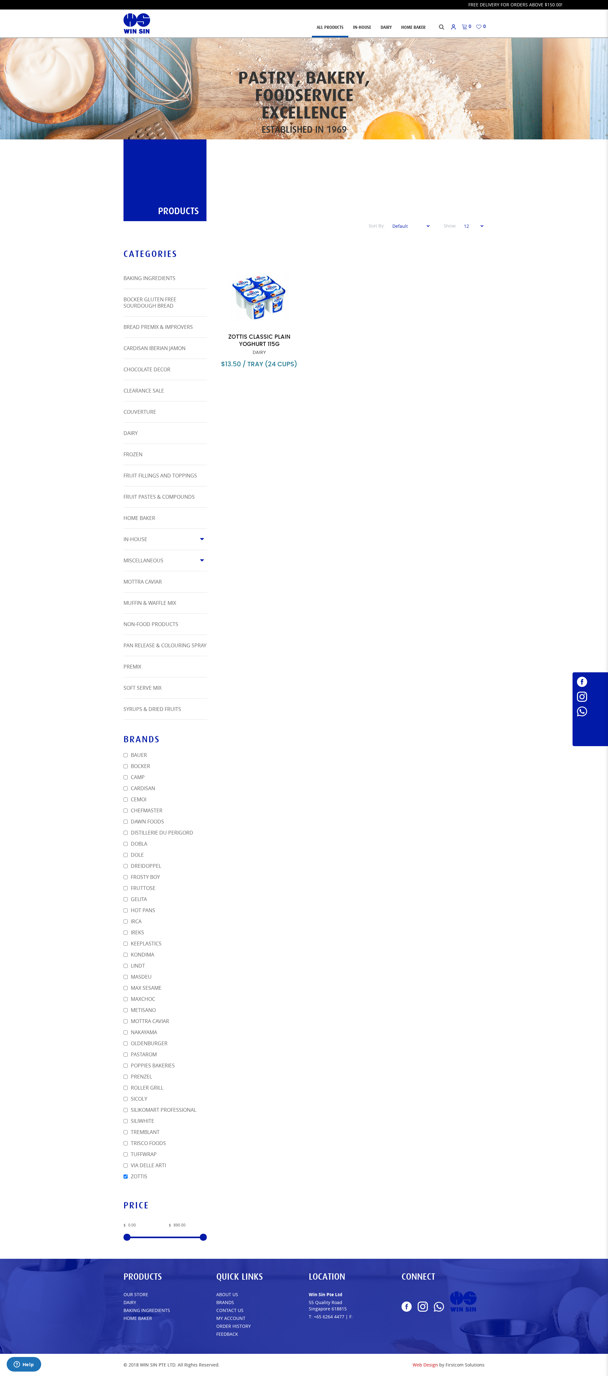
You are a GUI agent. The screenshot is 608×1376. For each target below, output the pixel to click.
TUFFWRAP (143, 1154)
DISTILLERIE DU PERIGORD (161, 832)
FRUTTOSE (142, 888)
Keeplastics (146, 943)
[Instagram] (590, 697)
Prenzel (141, 1076)
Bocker (140, 766)
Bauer (138, 755)
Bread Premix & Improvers (158, 326)
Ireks (137, 932)
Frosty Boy (145, 877)
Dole (137, 855)
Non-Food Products (151, 624)
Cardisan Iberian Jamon (155, 348)
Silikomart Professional (163, 1110)
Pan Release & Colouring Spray (165, 645)
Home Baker (139, 518)
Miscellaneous (143, 560)
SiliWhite (142, 1121)
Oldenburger (149, 1043)
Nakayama (143, 1032)
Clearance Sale (144, 390)
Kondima (142, 954)
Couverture (140, 411)
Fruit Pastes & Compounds (159, 496)
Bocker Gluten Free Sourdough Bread (150, 302)
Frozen (133, 454)
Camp (137, 777)
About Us (227, 1294)
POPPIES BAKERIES (152, 1065)
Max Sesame (146, 988)
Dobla (138, 844)
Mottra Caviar (143, 581)
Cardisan (142, 788)
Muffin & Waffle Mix (150, 602)
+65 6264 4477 (329, 1317)
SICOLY (138, 1099)
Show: (450, 226)
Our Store (136, 1294)
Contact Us (230, 1310)
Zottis (138, 1176)
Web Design (425, 1365)
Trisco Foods (148, 1143)
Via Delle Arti (148, 1165)
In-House (135, 539)
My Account (230, 1318)
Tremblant (145, 1132)
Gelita (138, 899)
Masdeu (141, 977)
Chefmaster (146, 810)
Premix (132, 666)
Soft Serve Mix (143, 687)
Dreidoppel (145, 866)
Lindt (137, 966)
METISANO (143, 1010)
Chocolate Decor (147, 369)
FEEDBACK (227, 1334)
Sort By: (377, 226)
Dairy (131, 433)
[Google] (590, 731)
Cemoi (138, 799)
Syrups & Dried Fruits (152, 709)
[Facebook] (590, 682)
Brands (225, 1302)
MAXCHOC (142, 999)
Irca (136, 921)
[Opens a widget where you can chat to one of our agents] (23, 1365)
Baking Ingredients (149, 278)
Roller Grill (146, 1088)
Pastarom (143, 1054)
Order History (233, 1326)
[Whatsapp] (590, 711)
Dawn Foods (147, 821)
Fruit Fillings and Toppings (160, 475)
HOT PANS (142, 910)
